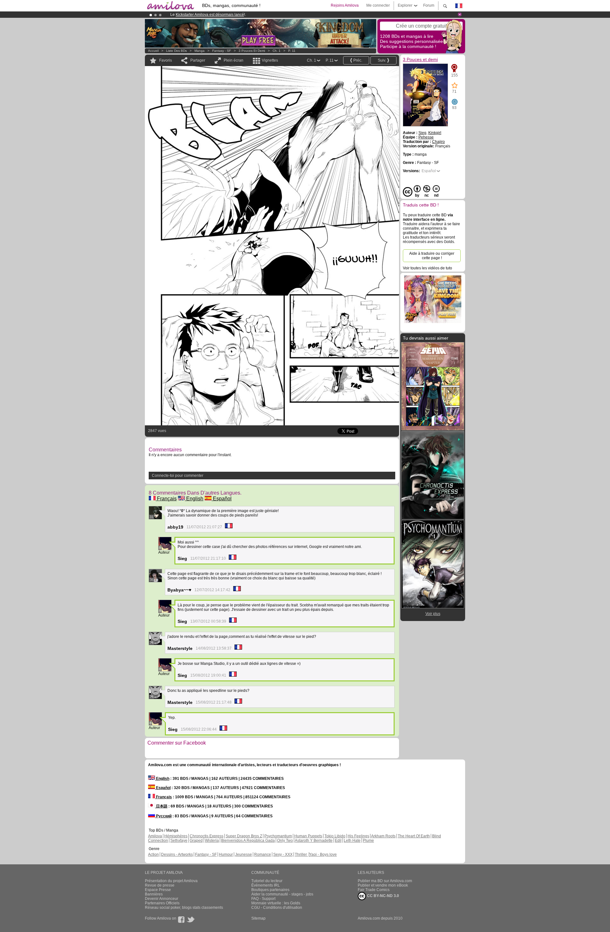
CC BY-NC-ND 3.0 (382, 896)
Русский (163, 816)
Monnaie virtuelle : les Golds (275, 903)
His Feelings (358, 836)
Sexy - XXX (283, 854)
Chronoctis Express (206, 836)
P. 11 (291, 50)
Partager (197, 60)
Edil (338, 840)
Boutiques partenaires (270, 890)
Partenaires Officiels (162, 903)
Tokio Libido (334, 836)
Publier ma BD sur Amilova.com (385, 881)
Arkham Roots (383, 836)
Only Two (285, 840)
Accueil (153, 50)
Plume (368, 840)
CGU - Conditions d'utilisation (276, 907)
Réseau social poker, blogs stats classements (184, 907)
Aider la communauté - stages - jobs (282, 894)
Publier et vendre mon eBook (383, 885)
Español (222, 498)
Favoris (165, 60)
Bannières (154, 894)
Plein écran (233, 60)
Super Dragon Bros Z (244, 836)
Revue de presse (159, 885)
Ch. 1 (277, 50)
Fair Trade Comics (374, 890)
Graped (196, 840)
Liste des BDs (176, 50)
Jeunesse (243, 854)
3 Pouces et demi (252, 50)
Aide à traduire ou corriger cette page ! (431, 255)
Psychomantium (278, 836)
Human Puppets (308, 836)
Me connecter (378, 5)
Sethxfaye (178, 840)
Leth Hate (352, 840)
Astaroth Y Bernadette (314, 840)
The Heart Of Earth (414, 836)
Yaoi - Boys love (323, 854)
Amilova (155, 836)
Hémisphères (175, 836)
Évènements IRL (265, 885)
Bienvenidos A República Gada (248, 840)
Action (153, 854)
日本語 (161, 806)
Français (166, 498)
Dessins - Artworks (177, 854)
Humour (226, 854)
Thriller (301, 854)
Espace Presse (158, 890)
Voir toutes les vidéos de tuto (427, 268)
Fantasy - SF (221, 50)
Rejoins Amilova (345, 5)
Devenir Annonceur (161, 898)
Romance (262, 854)
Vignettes (270, 60)
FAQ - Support (263, 898)
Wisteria (212, 840)
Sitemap (258, 918)
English (194, 498)
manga (199, 50)
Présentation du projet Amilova (171, 881)
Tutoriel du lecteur (266, 881)
